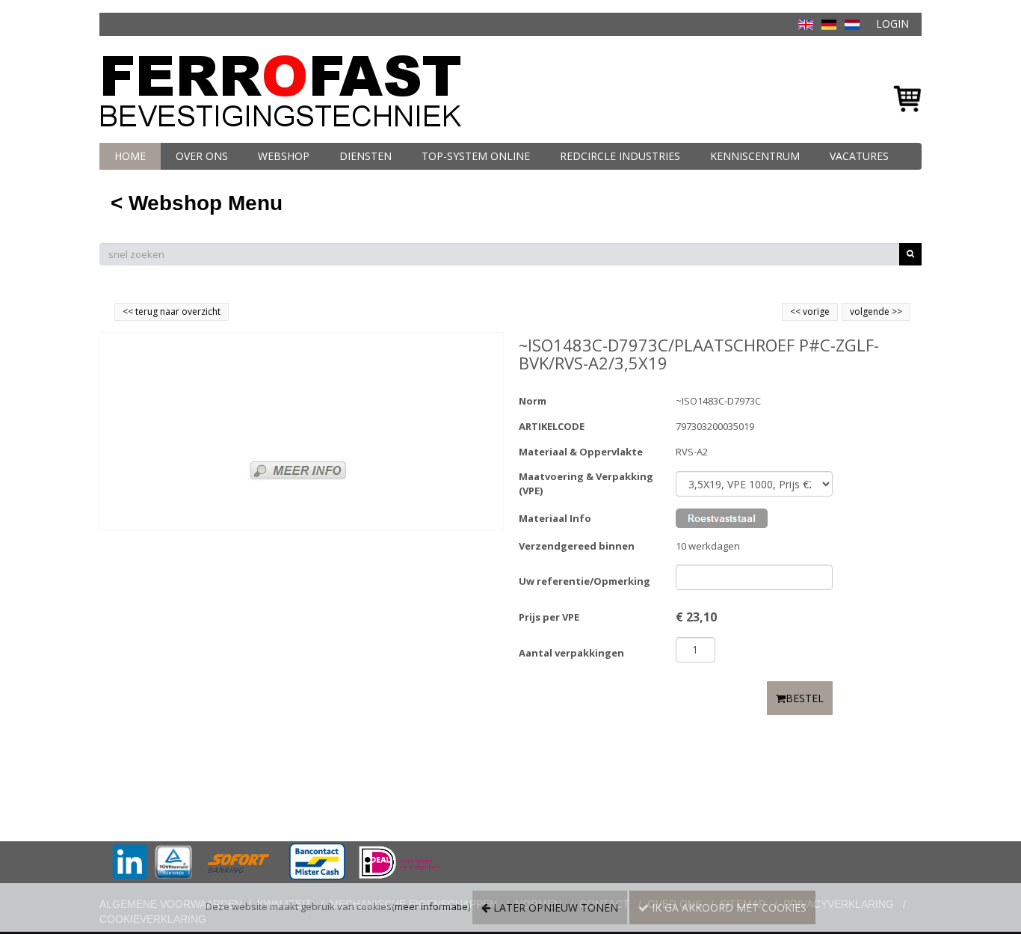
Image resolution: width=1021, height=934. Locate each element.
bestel (805, 698)
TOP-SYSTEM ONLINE (476, 156)
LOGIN (892, 23)
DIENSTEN (365, 156)
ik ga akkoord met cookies (727, 907)
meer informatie (431, 906)
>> (895, 311)
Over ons (202, 156)
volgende (876, 311)
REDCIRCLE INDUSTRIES (620, 156)
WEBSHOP (283, 156)
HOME (130, 156)
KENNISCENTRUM (755, 156)
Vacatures (859, 156)
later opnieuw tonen (554, 907)
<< (796, 311)
